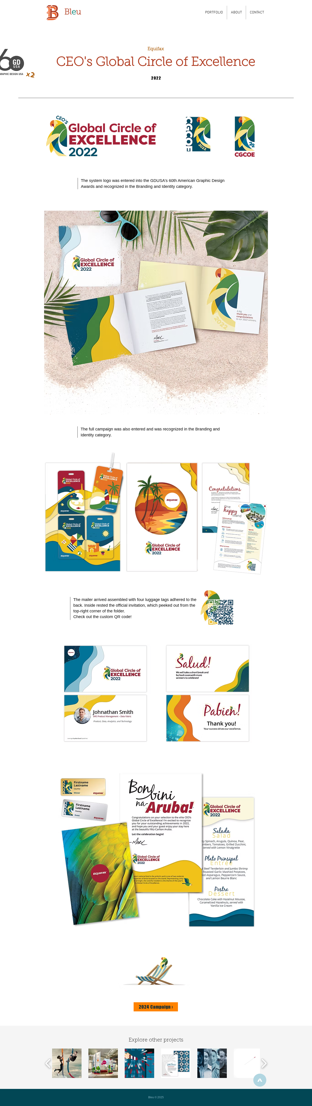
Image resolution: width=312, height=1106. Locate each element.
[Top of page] (259, 1080)
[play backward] (48, 1063)
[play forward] (264, 1063)
